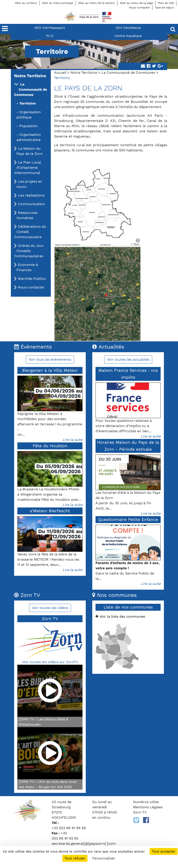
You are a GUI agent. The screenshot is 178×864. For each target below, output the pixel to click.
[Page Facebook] (146, 820)
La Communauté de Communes (128, 72)
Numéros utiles (146, 802)
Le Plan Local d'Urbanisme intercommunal (27, 167)
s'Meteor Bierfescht (50, 510)
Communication (31, 204)
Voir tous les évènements (50, 359)
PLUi (49, 36)
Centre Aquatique (128, 36)
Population (28, 126)
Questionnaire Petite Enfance (128, 519)
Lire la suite (72, 440)
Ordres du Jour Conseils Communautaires (29, 251)
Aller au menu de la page (136, 3)
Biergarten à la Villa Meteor (50, 370)
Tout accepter (163, 851)
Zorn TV (140, 812)
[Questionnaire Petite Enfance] (128, 542)
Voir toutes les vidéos (50, 608)
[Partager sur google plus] (160, 66)
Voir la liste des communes (121, 616)
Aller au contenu (26, 3)
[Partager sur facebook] (148, 66)
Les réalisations (31, 195)
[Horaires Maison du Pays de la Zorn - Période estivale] (128, 472)
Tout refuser (74, 858)
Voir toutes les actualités (128, 359)
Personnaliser (103, 858)
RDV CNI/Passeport (50, 28)
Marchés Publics (32, 279)
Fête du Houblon (50, 445)
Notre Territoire (84, 72)
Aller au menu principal (57, 3)
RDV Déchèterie (128, 28)
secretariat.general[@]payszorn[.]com (84, 843)
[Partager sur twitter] (154, 66)
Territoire (27, 103)
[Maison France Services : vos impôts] (128, 400)
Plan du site (166, 3)
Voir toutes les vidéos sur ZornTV (50, 662)
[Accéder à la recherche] (173, 29)
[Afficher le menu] (5, 29)
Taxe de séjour (164, 7)
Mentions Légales (148, 807)
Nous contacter (139, 7)
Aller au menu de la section (96, 3)
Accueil (60, 72)
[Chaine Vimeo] (136, 820)
